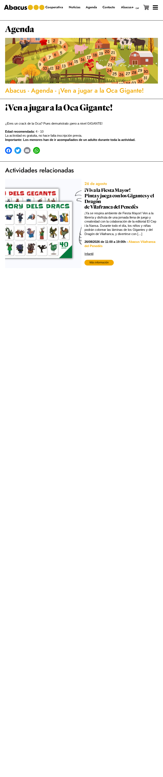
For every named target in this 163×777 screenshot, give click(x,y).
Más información (99, 262)
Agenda (19, 29)
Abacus (15, 90)
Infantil (88, 254)
